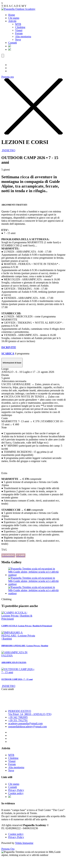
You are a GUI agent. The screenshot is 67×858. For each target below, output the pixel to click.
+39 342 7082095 (18, 717)
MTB (18, 24)
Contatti (12, 42)
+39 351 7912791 (18, 720)
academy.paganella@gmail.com (25, 723)
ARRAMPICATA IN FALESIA (13, 662)
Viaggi (18, 30)
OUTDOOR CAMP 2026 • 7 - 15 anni (17, 679)
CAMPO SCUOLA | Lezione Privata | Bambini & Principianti (26, 626)
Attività (12, 21)
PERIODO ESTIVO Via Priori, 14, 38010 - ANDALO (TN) (29, 713)
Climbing (20, 27)
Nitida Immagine (24, 843)
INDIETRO (8, 150)
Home (11, 14)
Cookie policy (16, 793)
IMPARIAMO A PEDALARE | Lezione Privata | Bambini (24, 646)
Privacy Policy (16, 790)
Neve (18, 39)
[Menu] (2, 55)
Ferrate (19, 33)
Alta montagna (23, 36)
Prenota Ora (7, 848)
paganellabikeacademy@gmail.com (27, 726)
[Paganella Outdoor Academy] (18, 9)
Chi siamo (13, 17)
